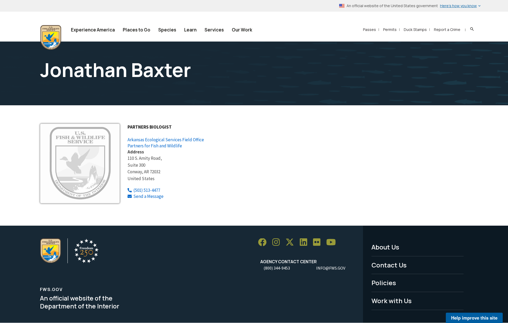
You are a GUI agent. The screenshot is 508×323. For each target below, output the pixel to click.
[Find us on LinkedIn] (305, 242)
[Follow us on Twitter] (291, 242)
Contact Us (389, 265)
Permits (390, 29)
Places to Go (136, 30)
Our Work (242, 30)
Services (214, 30)
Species (167, 30)
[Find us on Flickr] (318, 242)
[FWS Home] (50, 37)
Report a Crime (447, 29)
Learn (190, 30)
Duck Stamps (415, 29)
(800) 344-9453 (277, 268)
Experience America (93, 30)
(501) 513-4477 (146, 190)
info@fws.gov (330, 268)
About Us (385, 247)
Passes (369, 29)
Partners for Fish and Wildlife (155, 146)
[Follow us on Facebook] (264, 242)
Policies (383, 282)
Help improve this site (474, 318)
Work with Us (391, 300)
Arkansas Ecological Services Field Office (166, 140)
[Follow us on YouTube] (332, 242)
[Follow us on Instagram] (277, 242)
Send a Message (148, 196)
